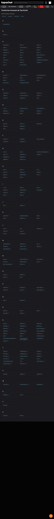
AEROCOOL (6, 52)
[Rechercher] (42, 2)
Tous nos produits (4, 6)
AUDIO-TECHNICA (41, 55)
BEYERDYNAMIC (24, 75)
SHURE (22, 328)
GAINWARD (6, 157)
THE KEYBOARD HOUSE (8, 361)
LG (21, 228)
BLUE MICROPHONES (41, 75)
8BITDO (5, 34)
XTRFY (22, 394)
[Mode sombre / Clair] (52, 6)
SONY (21, 336)
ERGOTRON (39, 123)
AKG (4, 57)
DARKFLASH (6, 113)
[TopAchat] (6, 2)
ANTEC (22, 45)
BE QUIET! (6, 75)
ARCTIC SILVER (23, 64)
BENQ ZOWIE (6, 82)
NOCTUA (22, 264)
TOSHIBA (39, 351)
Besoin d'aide (47, 6)
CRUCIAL (39, 95)
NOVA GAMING (40, 259)
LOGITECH (23, 233)
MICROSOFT (23, 244)
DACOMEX (5, 111)
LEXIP (5, 233)
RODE (38, 310)
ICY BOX (5, 190)
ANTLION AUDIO (23, 47)
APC (21, 55)
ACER (5, 47)
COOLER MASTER (24, 95)
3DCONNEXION (6, 24)
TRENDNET (39, 356)
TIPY (21, 361)
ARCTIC (22, 62)
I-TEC (5, 187)
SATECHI (5, 333)
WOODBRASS (40, 384)
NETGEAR (5, 261)
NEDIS (5, 259)
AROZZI (39, 45)
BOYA (38, 80)
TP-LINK (39, 353)
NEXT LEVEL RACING (8, 264)
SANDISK (5, 328)
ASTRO (39, 50)
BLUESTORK (40, 77)
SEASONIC (23, 323)
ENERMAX (22, 128)
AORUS (22, 52)
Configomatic (13, 6)
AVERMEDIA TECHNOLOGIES (43, 60)
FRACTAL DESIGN (41, 139)
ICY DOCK (5, 192)
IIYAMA (22, 187)
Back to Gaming (41, 6)
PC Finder (35, 6)
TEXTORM (6, 356)
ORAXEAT (22, 274)
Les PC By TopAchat (21, 6)
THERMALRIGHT (24, 351)
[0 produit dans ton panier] (46, 2)
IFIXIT (5, 195)
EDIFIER (5, 126)
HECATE (5, 177)
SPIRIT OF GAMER (41, 328)
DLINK (21, 113)
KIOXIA (38, 215)
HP (38, 169)
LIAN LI (22, 231)
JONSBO (22, 205)
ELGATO (22, 123)
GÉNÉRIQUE (23, 157)
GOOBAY (39, 154)
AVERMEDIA (39, 57)
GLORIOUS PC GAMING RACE (43, 152)
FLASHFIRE (22, 139)
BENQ (5, 80)
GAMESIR (5, 159)
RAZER (5, 310)
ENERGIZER (22, 126)
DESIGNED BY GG (24, 108)
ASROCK (39, 47)
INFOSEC (22, 192)
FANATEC (5, 139)
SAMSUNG (6, 326)
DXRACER (39, 113)
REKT (22, 310)
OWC (21, 277)
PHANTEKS (23, 287)
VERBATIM (22, 374)
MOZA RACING (23, 249)
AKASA (5, 55)
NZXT (39, 261)
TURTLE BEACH (40, 361)
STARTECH (40, 333)
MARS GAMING (6, 244)
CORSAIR (39, 93)
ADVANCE (5, 50)
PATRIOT (5, 290)
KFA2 (4, 218)
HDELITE (5, 172)
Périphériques (16, 16)
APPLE (22, 60)
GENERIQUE (23, 154)
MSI (38, 244)
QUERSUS (22, 300)
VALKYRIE (5, 374)
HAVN (5, 169)
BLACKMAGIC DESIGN (24, 82)
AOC (21, 50)
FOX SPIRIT (23, 141)
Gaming (22, 16)
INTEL (38, 187)
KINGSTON (23, 218)
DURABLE (39, 111)
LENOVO (5, 231)
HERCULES (22, 172)
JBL (4, 205)
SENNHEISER (23, 326)
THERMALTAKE (23, 353)
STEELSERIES (40, 338)
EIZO (4, 128)
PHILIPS (22, 290)
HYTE (38, 174)
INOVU (22, 195)
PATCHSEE (5, 287)
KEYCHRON (6, 215)
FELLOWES (6, 141)
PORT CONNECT (40, 290)
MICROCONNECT (7, 249)
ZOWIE (22, 415)
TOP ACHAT (23, 363)
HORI (21, 177)
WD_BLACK (6, 384)
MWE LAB (39, 246)
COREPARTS (23, 98)
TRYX (38, 358)
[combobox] (51, 2)
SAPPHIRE (5, 331)
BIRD (21, 77)
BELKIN (5, 77)
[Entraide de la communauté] (51, 516)
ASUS (39, 52)
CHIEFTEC (5, 98)
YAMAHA (5, 405)
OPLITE (5, 277)
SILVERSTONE (23, 331)
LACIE (5, 228)
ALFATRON (5, 60)
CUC (38, 98)
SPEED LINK (39, 323)
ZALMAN (5, 415)
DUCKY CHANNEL (41, 108)
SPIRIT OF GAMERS (41, 331)
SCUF (4, 336)
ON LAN (5, 274)
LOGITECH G (40, 228)
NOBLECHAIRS (23, 261)
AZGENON (39, 62)
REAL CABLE (6, 313)
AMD (5, 64)
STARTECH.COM (41, 336)
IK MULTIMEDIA (23, 190)
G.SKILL (5, 154)
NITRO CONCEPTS (24, 259)
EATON (5, 123)
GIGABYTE (23, 159)
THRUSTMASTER (24, 356)
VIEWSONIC (40, 374)
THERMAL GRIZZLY (7, 363)
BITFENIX (22, 80)
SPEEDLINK (39, 326)
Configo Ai (29, 6)
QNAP (5, 300)
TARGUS (5, 351)
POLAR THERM (40, 287)
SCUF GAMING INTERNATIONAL (9, 338)
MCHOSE (5, 246)
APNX (21, 57)
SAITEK (5, 323)
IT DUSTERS (40, 190)
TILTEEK (22, 358)
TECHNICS (5, 353)
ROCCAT (22, 313)
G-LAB (5, 152)
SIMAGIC (22, 333)
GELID (21, 152)
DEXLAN (22, 111)
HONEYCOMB (23, 174)
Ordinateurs (4, 16)
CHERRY (5, 95)
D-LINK (5, 108)
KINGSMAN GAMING (24, 215)
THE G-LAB (6, 358)
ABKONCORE (6, 45)
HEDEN (22, 169)
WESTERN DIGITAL (24, 384)
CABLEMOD (6, 93)
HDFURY (5, 174)
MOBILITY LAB (23, 246)
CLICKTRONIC (23, 93)
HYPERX (39, 172)
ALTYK (5, 62)
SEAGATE (5, 341)
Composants (10, 16)
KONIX (38, 218)
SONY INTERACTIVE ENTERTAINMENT (24, 339)
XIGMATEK (6, 394)
